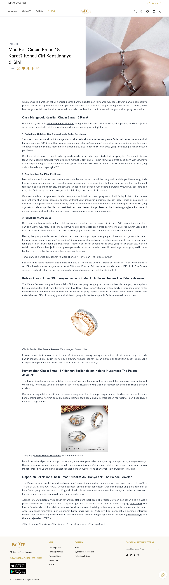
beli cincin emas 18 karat (60, 123)
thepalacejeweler (31, 518)
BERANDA (12, 10)
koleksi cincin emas (136, 196)
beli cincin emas (96, 109)
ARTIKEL (51, 10)
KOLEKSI (39, 10)
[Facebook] (134, 555)
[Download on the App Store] (18, 565)
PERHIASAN (26, 10)
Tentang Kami (54, 547)
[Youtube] (138, 555)
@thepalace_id (134, 514)
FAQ (77, 547)
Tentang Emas (55, 556)
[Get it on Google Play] (18, 571)
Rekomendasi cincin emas (36, 355)
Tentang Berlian (55, 551)
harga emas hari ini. (82, 510)
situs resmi (136, 503)
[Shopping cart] (153, 11)
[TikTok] (127, 555)
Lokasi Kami (53, 560)
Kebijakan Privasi (82, 556)
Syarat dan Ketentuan (84, 551)
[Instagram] (131, 555)
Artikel (51, 564)
